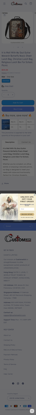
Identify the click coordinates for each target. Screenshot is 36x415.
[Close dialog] (34, 195)
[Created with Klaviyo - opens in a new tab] (18, 221)
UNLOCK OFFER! (27, 214)
